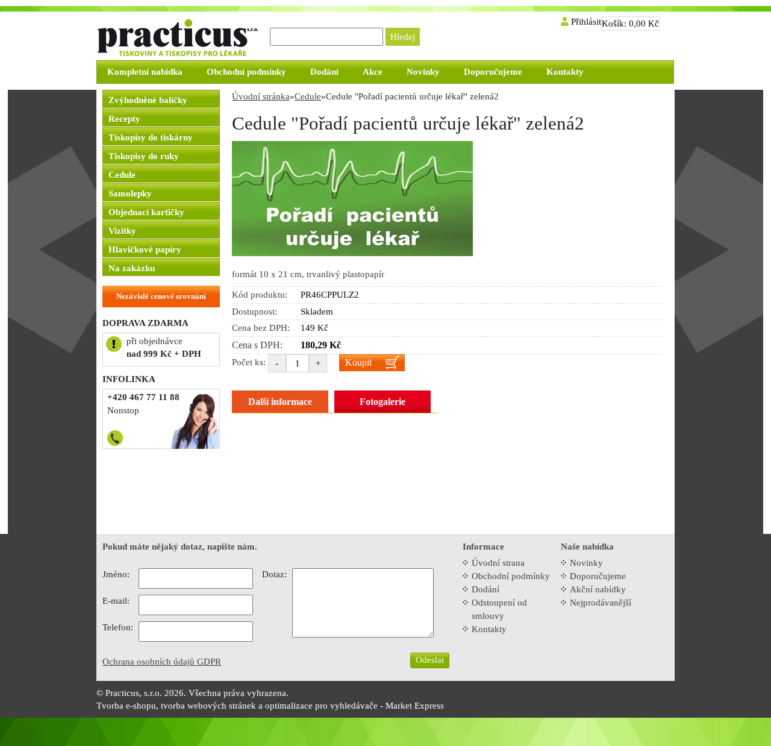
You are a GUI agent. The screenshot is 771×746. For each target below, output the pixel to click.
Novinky (586, 563)
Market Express (415, 705)
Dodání (485, 589)
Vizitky (122, 231)
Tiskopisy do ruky (143, 156)
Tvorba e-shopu (126, 705)
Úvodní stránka (261, 96)
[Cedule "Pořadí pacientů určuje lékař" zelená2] (352, 197)
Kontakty (489, 629)
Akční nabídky (598, 589)
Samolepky (130, 193)
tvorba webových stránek (208, 705)
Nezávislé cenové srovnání (161, 296)
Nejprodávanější (600, 602)
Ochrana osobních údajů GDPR (161, 661)
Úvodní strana (498, 563)
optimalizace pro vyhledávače (321, 705)
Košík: (630, 23)
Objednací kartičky (146, 212)
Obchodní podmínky (511, 576)
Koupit (358, 362)
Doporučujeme (598, 576)
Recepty (124, 119)
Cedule (122, 175)
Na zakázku (131, 268)
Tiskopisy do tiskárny (150, 137)
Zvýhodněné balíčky (147, 100)
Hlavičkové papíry (144, 249)
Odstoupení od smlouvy (499, 609)
